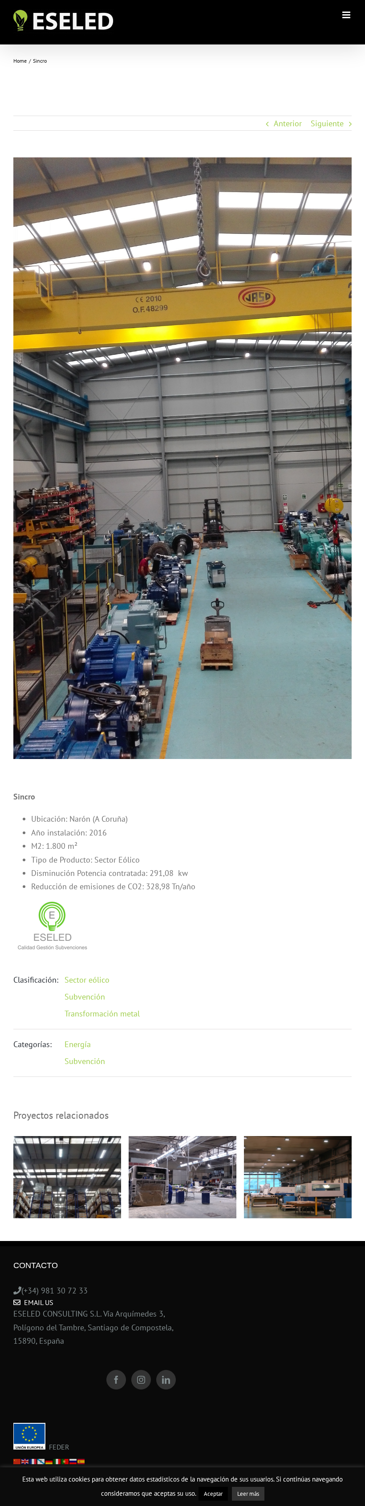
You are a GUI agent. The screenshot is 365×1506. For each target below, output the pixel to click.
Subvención (85, 997)
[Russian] (73, 1460)
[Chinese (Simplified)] (17, 1460)
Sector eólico (87, 980)
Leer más (248, 1494)
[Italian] (57, 1460)
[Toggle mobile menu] (347, 15)
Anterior (288, 123)
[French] (33, 1460)
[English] (25, 1460)
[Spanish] (81, 1460)
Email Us (36, 1302)
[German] (49, 1460)
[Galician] (41, 1460)
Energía (78, 1044)
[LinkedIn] (166, 1380)
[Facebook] (116, 1380)
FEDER (57, 1446)
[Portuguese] (65, 1460)
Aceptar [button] (213, 1494)
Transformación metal (102, 1013)
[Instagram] (141, 1380)
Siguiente (327, 123)
